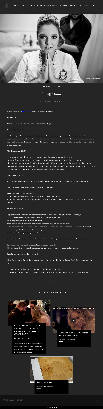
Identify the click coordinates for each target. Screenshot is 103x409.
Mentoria (84, 5)
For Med (74, 5)
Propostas (63, 5)
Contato (20, 400)
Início (16, 5)
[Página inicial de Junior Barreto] (6, 6)
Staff (92, 5)
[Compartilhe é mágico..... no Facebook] (48, 281)
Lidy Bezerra (26, 112)
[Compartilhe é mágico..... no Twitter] (51, 281)
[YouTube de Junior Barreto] (98, 400)
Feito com (51, 407)
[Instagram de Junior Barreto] (95, 400)
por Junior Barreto (29, 5)
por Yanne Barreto (48, 5)
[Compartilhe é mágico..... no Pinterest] (54, 281)
